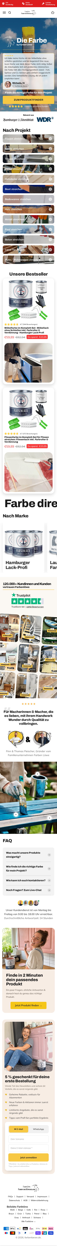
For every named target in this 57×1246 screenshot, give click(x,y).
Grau (16, 1217)
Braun (11, 1214)
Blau (45, 1214)
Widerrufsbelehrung (39, 1200)
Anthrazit (26, 1217)
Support (19, 1196)
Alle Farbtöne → (28, 1221)
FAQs (10, 1196)
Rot (35, 1210)
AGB (25, 1200)
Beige (20, 1210)
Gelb (29, 1210)
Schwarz (37, 1217)
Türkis (28, 1214)
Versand (30, 1196)
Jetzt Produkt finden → (28, 1005)
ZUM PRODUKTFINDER (28, 99)
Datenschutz (14, 1200)
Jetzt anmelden (28, 1157)
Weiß (12, 1210)
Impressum (42, 1196)
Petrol (36, 1214)
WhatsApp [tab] (38, 1129)
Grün (19, 1214)
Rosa (43, 1210)
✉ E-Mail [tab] (18, 1129)
